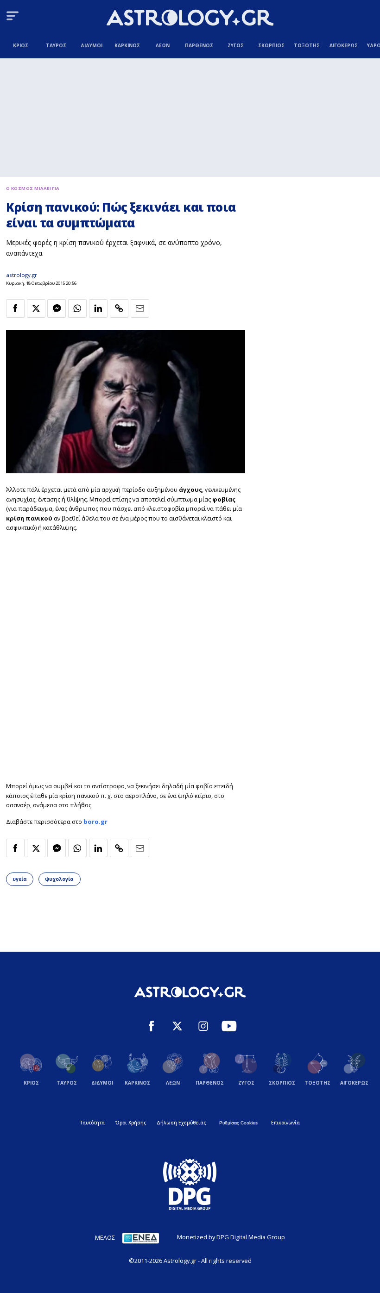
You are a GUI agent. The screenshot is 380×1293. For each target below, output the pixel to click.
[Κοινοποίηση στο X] (36, 308)
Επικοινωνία (285, 1122)
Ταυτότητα (92, 1122)
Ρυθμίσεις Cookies (238, 1122)
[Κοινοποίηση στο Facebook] (15, 308)
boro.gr (95, 821)
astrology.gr (21, 274)
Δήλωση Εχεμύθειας (181, 1122)
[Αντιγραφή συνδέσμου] (119, 308)
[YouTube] (229, 1027)
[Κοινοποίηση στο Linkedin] (98, 308)
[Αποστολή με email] (140, 308)
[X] (177, 1027)
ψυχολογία (59, 879)
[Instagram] (203, 1027)
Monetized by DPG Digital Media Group (231, 1237)
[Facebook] (151, 1027)
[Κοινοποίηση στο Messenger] (56, 308)
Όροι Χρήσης (130, 1122)
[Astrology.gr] (190, 18)
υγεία (20, 879)
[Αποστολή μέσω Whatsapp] (77, 308)
